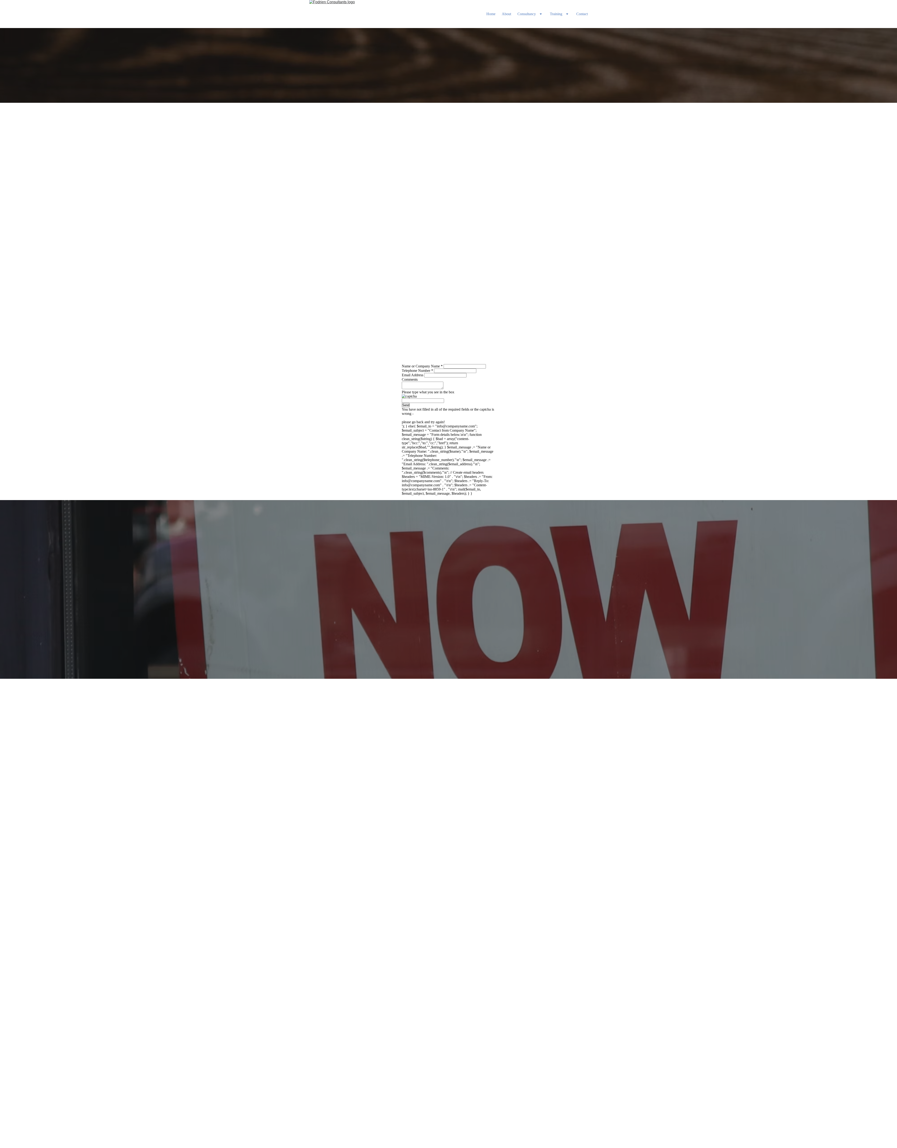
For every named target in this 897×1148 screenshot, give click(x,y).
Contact (582, 14)
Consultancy (526, 14)
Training (556, 14)
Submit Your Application (448, 654)
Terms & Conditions (463, 1141)
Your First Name (469, 703)
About (506, 14)
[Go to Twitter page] (454, 1123)
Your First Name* (397, 566)
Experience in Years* (400, 630)
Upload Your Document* (474, 746)
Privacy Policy (437, 1141)
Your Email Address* (400, 587)
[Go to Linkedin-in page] (442, 1123)
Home (490, 14)
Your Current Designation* (404, 609)
